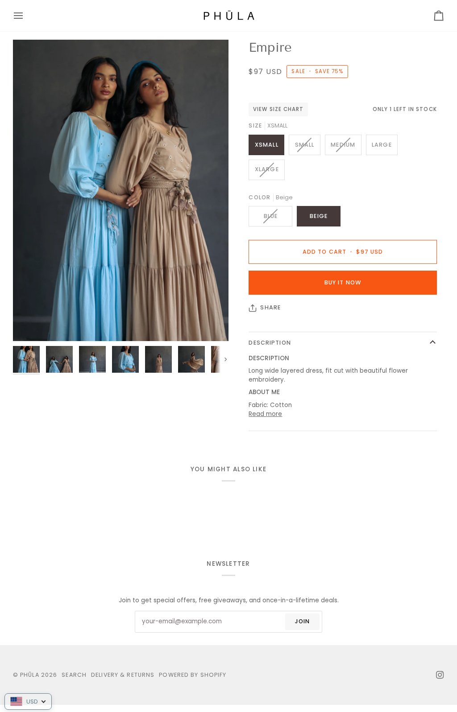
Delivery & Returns (122, 675)
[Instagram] (440, 675)
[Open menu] (26, 15)
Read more (265, 414)
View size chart (278, 109)
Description (270, 342)
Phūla (29, 675)
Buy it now (342, 282)
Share (270, 307)
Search (74, 675)
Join (302, 621)
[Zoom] (120, 190)
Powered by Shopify (192, 675)
